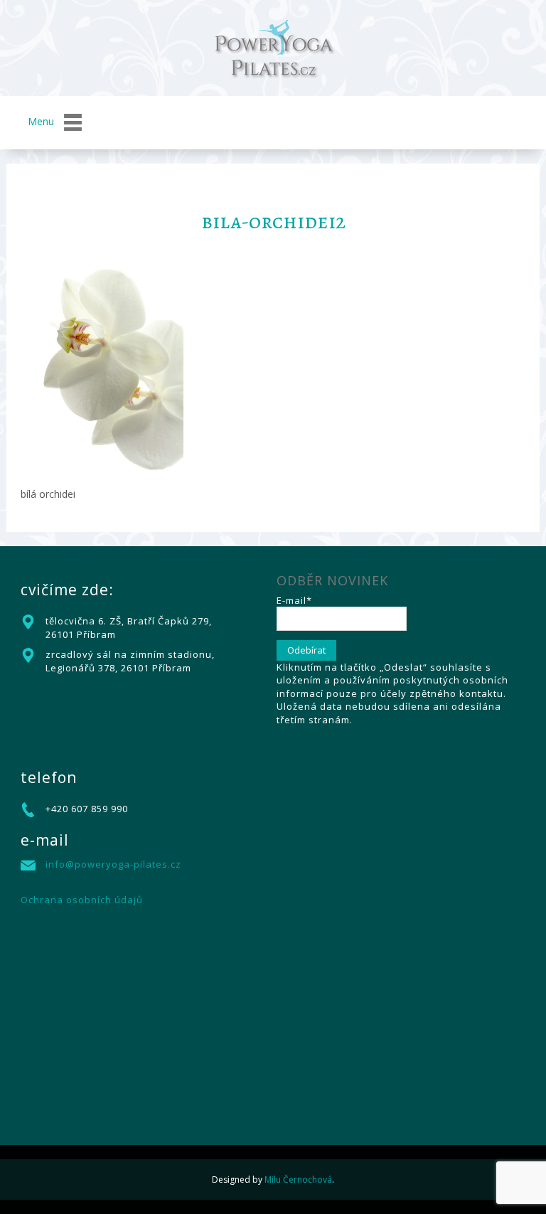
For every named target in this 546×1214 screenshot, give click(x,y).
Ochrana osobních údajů (82, 899)
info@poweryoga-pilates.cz (113, 864)
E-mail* (294, 600)
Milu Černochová (298, 1179)
